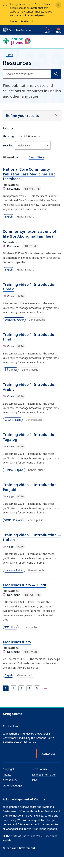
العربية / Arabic (12, 419)
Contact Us (48, 753)
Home (9, 54)
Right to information (44, 774)
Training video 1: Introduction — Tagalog (32, 437)
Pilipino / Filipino (13, 470)
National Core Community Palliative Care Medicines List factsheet (29, 174)
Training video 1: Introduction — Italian (32, 537)
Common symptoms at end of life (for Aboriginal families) (30, 234)
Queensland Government (19, 848)
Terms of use (40, 769)
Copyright (8, 769)
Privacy (7, 774)
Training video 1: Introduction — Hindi (32, 337)
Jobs (34, 780)
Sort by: (8, 145)
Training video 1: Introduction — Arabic (32, 387)
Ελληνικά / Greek (14, 319)
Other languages (12, 785)
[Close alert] (58, 5)
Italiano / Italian (13, 570)
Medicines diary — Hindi (24, 585)
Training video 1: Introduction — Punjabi (32, 487)
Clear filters (36, 157)
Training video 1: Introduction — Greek (32, 287)
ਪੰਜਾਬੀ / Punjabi (13, 520)
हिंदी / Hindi (10, 369)
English (8, 216)
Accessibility (10, 780)
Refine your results (22, 115)
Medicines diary (17, 641)
